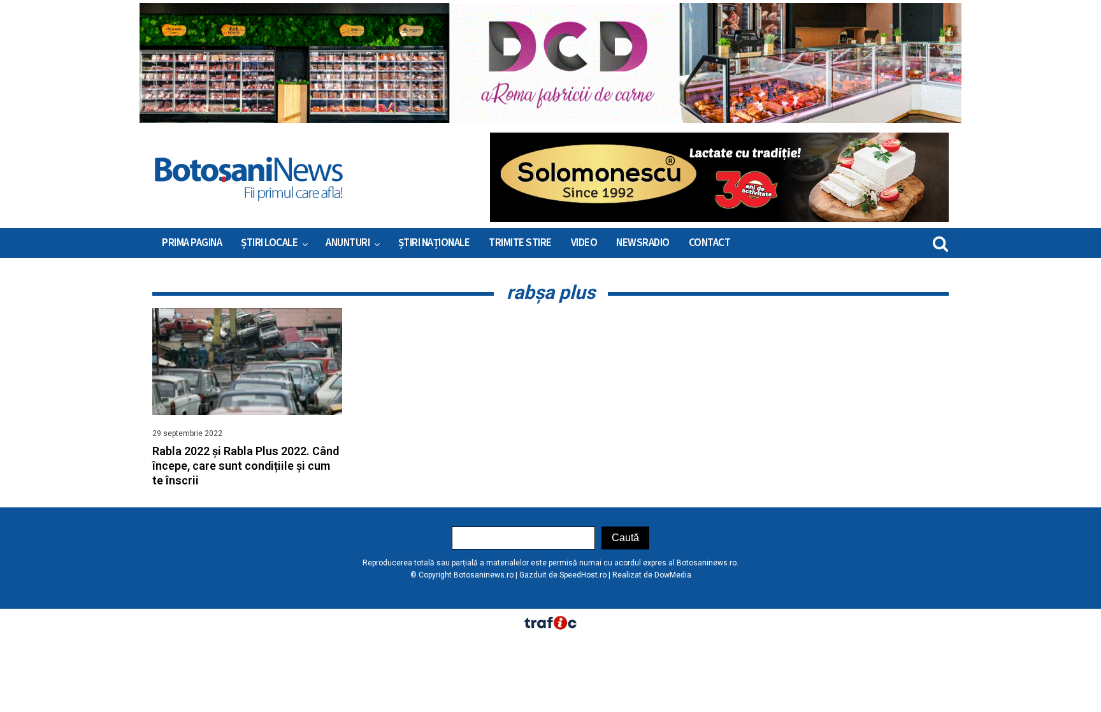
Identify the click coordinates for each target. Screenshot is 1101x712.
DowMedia (672, 574)
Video (584, 243)
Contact (710, 243)
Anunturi (348, 243)
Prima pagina (192, 243)
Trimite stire (520, 243)
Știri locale (269, 243)
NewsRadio (643, 243)
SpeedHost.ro (583, 574)
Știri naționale (434, 243)
